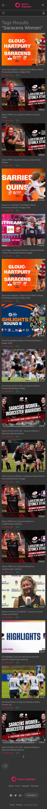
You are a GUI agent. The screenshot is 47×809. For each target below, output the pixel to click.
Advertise (34, 786)
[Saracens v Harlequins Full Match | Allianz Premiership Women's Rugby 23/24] (23, 185)
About (11, 786)
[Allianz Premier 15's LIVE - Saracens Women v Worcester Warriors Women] (23, 410)
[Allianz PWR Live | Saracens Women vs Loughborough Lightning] (23, 501)
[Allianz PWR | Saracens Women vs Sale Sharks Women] (23, 139)
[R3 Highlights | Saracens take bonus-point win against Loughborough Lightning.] (23, 636)
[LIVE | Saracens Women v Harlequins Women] (23, 456)
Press (17, 786)
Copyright (25, 786)
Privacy (19, 805)
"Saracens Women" (22, 27)
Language (31, 795)
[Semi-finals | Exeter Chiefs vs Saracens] (23, 365)
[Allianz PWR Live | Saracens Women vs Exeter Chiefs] (23, 94)
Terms (12, 805)
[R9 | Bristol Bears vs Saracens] (23, 682)
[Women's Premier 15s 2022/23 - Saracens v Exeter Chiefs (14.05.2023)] (23, 591)
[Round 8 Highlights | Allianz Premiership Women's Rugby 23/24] (23, 320)
